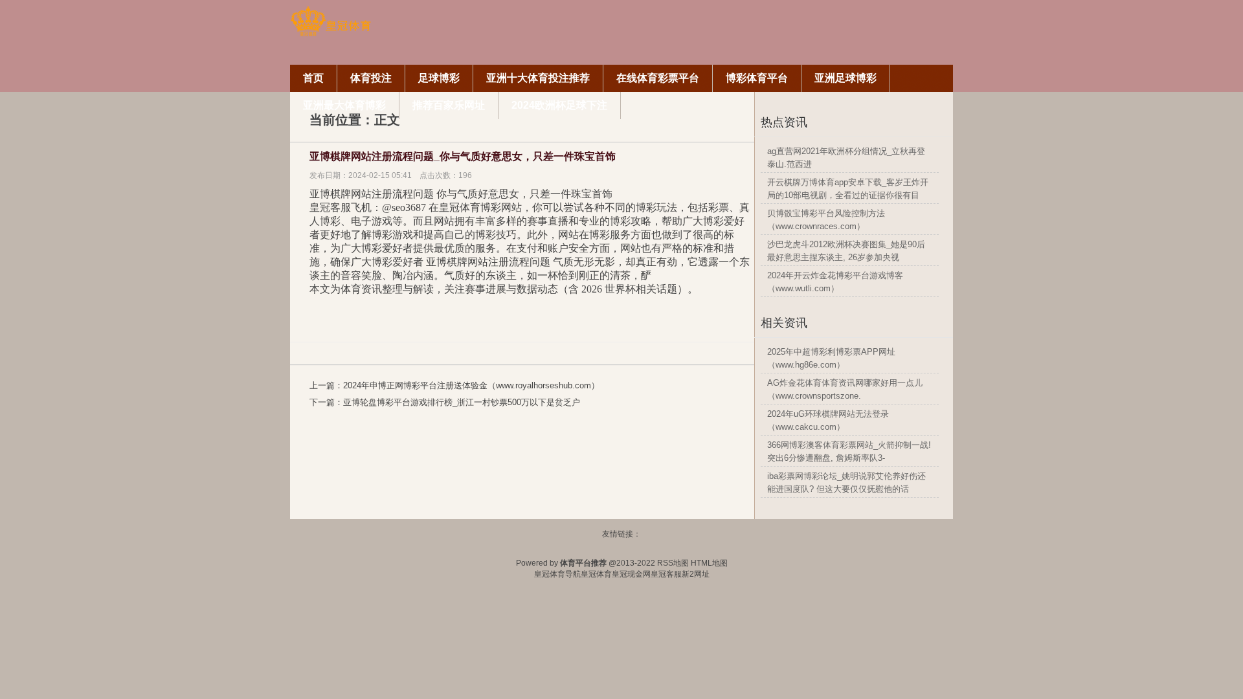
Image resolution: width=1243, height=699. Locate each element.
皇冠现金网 (631, 574)
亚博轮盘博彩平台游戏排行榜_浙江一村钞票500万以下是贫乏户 (461, 402)
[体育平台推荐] (330, 34)
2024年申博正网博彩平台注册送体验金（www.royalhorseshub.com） (471, 385)
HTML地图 (709, 563)
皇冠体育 (596, 574)
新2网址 (696, 574)
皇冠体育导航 (557, 574)
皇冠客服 (666, 574)
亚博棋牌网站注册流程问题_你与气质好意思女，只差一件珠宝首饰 (462, 156)
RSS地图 (673, 563)
